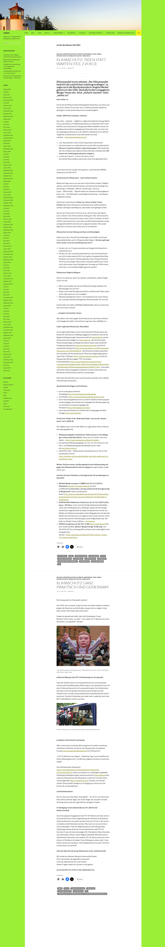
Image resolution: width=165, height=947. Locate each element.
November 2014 (8, 362)
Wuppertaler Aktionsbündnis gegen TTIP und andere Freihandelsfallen (82, 893)
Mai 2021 (6, 186)
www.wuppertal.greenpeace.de (75, 751)
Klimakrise (102, 558)
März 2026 (6, 95)
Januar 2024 (7, 132)
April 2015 (6, 349)
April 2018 (6, 268)
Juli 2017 (6, 287)
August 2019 (7, 232)
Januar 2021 (7, 195)
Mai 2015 (6, 346)
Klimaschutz (84, 561)
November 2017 (8, 278)
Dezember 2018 (8, 251)
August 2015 (7, 338)
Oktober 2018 (7, 257)
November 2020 (8, 200)
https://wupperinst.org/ (79, 780)
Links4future (110, 33)
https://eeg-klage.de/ (73, 413)
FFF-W (103, 556)
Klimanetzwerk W (64, 891)
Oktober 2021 (7, 176)
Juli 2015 (6, 341)
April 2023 (6, 143)
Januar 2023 (7, 146)
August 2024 (7, 119)
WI (59, 564)
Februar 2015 (7, 354)
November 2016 (8, 297)
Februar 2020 (7, 219)
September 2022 (8, 149)
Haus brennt (78, 558)
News (39, 33)
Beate (72, 68)
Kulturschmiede (97, 561)
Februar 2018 (7, 273)
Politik (46, 33)
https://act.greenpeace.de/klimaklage (82, 394)
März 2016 (6, 319)
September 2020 (8, 205)
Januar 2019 (7, 249)
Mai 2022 (6, 159)
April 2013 (6, 370)
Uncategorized (7, 409)
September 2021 (8, 178)
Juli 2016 (6, 308)
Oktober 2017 (7, 281)
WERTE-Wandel (58, 33)
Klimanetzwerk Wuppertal (67, 561)
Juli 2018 (6, 265)
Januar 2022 (7, 168)
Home (26, 33)
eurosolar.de (90, 521)
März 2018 (6, 270)
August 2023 (7, 141)
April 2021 (6, 189)
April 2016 (6, 316)
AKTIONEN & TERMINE (95, 33)
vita (32, 33)
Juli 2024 (6, 122)
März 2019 (6, 243)
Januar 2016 (7, 324)
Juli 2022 (6, 154)
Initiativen (91, 888)
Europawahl (94, 556)
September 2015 (8, 335)
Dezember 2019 (8, 224)
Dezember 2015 (8, 327)
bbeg (71, 556)
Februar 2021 (7, 192)
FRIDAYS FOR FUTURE (78, 888)
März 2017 (6, 295)
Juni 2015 (6, 343)
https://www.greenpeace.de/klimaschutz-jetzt (86, 397)
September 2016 (8, 303)
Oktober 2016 (7, 300)
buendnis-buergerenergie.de (79, 486)
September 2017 (8, 284)
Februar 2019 (7, 246)
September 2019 (8, 230)
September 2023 (8, 138)
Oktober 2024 (7, 113)
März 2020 (6, 216)
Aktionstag (62, 556)
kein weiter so (90, 558)
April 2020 (6, 214)
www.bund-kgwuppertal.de (85, 345)
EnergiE (80, 54)
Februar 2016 (7, 322)
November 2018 (8, 254)
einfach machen (81, 556)
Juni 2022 (6, 157)
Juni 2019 (6, 235)
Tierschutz (86, 56)
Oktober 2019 (7, 227)
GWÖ (94, 54)
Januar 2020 (7, 222)
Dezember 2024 (8, 111)
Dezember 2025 (8, 100)
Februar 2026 (7, 97)
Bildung (60, 54)
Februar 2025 (7, 105)
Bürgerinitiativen (70, 54)
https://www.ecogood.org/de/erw (86, 356)
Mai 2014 (6, 365)
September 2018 (8, 259)
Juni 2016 (6, 311)
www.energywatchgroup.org (75, 137)
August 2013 (7, 368)
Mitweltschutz (62, 56)
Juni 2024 (6, 124)
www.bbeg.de (97, 337)
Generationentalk (64, 558)
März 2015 (6, 351)
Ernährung (88, 54)
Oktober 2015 (7, 333)
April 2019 (6, 241)
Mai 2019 (6, 238)
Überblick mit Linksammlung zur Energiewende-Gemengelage (11, 66)
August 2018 (7, 262)
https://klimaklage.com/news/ (78, 408)
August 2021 (7, 181)
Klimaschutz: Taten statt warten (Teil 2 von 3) (81, 61)
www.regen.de (84, 340)
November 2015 (8, 330)
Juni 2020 (6, 208)
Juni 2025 (6, 103)
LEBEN (6, 33)
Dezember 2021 (8, 170)
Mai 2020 (6, 211)
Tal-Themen (71, 33)
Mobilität (72, 56)
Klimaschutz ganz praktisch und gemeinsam (82, 585)
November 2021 (8, 173)
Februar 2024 (7, 130)
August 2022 (7, 151)
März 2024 (6, 127)
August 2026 (7, 89)
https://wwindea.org (97, 524)
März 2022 (6, 162)
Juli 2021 (6, 184)
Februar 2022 (7, 165)
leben (99, 54)
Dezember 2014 (8, 360)
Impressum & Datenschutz (126, 33)
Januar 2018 (7, 276)
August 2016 (7, 305)
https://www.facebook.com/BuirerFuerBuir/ (82, 440)
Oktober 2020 (7, 203)
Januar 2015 (7, 357)
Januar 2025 (7, 108)
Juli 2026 (6, 92)
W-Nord (81, 33)
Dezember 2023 (8, 135)
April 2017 (6, 292)
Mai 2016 (6, 314)
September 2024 (8, 116)
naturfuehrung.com (69, 448)
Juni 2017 (6, 289)
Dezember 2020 (8, 197)
